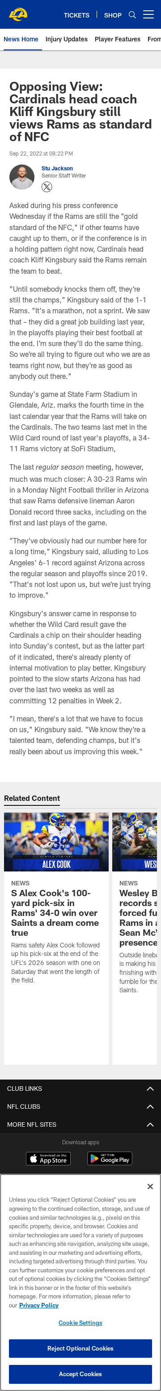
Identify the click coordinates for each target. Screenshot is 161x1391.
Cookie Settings (80, 1322)
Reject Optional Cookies (80, 1348)
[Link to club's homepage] (18, 11)
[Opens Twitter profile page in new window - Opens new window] (47, 187)
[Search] (132, 15)
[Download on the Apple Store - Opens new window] (48, 1159)
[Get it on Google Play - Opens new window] (109, 1163)
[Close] (150, 1186)
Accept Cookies (80, 1374)
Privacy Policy (39, 1305)
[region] (80, 1282)
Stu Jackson (57, 168)
